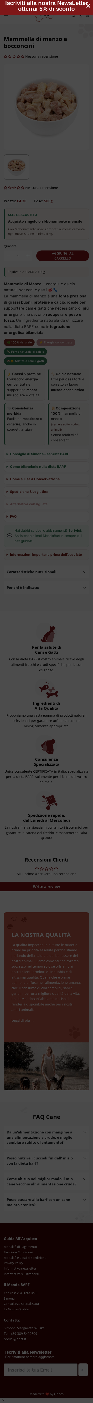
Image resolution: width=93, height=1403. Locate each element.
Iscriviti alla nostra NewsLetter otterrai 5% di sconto (46, 6)
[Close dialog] (88, 6)
